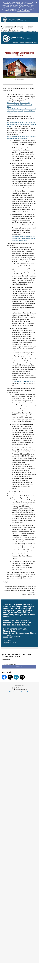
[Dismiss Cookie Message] (36, 2)
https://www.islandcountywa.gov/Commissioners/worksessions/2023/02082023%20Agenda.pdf (23, 238)
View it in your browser (29, 31)
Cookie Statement (23, 11)
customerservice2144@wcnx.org (22, 381)
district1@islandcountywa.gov (16, 625)
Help (28, 691)
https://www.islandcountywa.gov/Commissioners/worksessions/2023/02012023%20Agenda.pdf (21, 124)
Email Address (6, 659)
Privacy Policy (13, 691)
